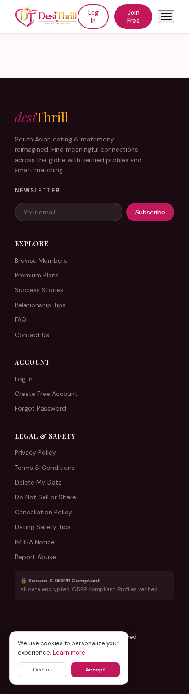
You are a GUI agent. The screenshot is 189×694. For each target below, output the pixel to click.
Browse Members (41, 260)
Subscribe (150, 212)
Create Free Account (46, 393)
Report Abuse (35, 557)
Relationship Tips (40, 305)
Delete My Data (38, 482)
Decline (42, 669)
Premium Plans (37, 275)
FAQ (20, 320)
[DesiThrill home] (46, 17)
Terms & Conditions (45, 467)
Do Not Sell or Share (45, 497)
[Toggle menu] (166, 16)
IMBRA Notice (35, 542)
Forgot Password (40, 408)
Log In (93, 16)
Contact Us (32, 335)
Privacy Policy (35, 452)
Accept (95, 669)
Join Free (133, 16)
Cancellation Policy (43, 512)
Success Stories (39, 290)
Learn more (69, 652)
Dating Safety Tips (43, 527)
